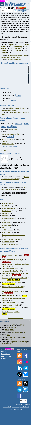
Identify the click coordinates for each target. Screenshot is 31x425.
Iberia (10, 146)
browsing (2, 4)
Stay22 (15, 126)
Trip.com (4, 141)
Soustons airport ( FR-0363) (10, 255)
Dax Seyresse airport (8, 139)
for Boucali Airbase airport (9, 244)
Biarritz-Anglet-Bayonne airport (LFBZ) (15, 178)
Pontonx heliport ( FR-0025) (10, 305)
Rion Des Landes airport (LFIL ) (11, 312)
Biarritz (4, 227)
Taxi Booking (13, 129)
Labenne (18, 51)
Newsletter (4, 358)
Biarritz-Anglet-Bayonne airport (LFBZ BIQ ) (14, 278)
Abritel (9, 126)
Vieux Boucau (6, 216)
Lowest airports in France (8, 110)
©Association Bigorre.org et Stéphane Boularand (16, 407)
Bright (6, 8)
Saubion (3, 51)
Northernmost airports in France (17, 55)
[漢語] (23, 8)
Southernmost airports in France (10, 57)
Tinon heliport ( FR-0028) (9, 269)
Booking (26, 123)
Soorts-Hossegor (18, 47)
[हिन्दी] (25, 8)
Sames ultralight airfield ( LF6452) (12, 271)
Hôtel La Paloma (6, 211)
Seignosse (4, 53)
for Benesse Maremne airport (10, 239)
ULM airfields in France (14, 60)
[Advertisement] (15, 334)
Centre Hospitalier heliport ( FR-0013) (13, 287)
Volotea (4, 146)
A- (0, 7)
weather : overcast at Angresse (10, 153)
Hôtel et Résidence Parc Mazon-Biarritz (13, 235)
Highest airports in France (17, 108)
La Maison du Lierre (7, 230)
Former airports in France (15, 318)
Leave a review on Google (23, 404)
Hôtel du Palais (6, 225)
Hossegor (3, 49)
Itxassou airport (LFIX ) (8, 296)
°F (13, 8)
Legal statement (5, 354)
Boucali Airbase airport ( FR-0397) (12, 260)
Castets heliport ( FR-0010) (10, 303)
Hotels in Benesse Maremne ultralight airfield (15, 63)
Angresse (11, 45)
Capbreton (18, 49)
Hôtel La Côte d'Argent (8, 218)
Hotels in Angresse (7, 203)
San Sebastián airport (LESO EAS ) (12, 307)
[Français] (16, 8)
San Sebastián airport (8, 144)
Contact (3, 352)
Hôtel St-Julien (6, 232)
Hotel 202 (5, 206)
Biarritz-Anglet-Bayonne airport (11, 134)
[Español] (20, 8)
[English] (18, 8)
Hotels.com (18, 123)
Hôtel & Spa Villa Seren (8, 208)
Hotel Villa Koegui (7, 223)
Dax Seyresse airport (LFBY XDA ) (11, 282)
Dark (9, 8)
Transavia (10, 136)
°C (11, 8)
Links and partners (6, 356)
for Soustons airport (8, 242)
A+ (2, 8)
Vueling (15, 146)
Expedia (3, 126)
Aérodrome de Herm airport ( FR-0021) (13, 291)
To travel (3, 150)
